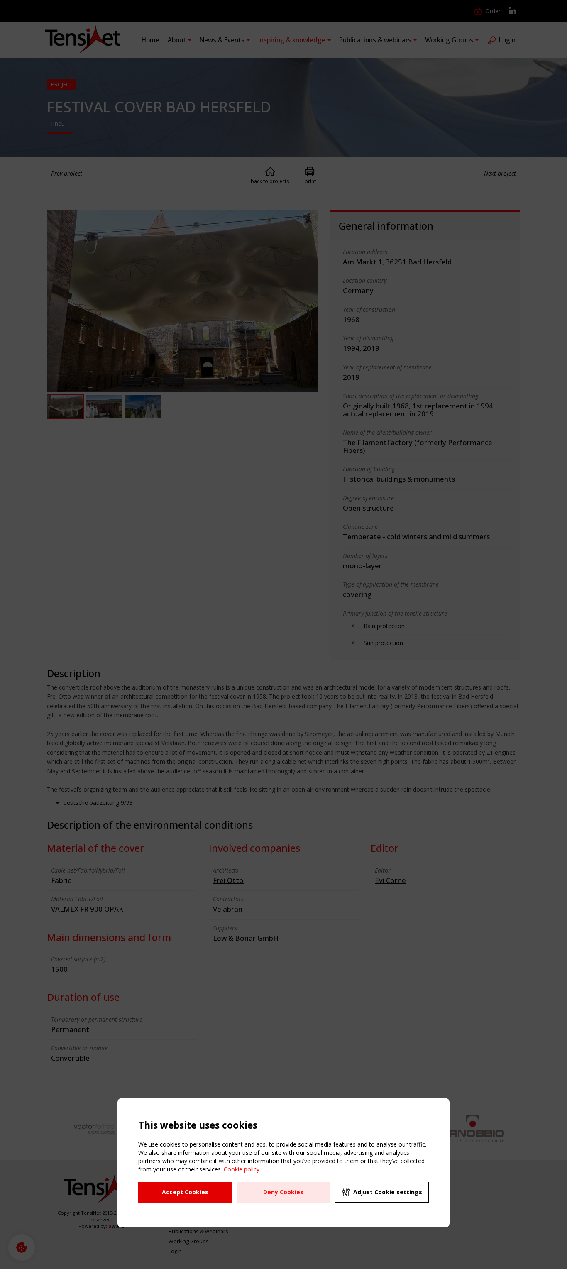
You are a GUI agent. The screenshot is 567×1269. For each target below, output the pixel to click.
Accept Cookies (185, 1192)
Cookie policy (241, 1169)
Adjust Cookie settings (387, 1192)
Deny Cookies (283, 1192)
